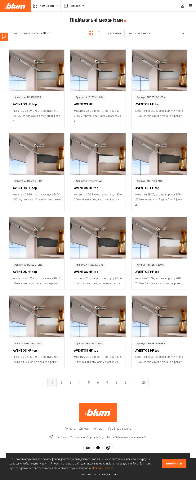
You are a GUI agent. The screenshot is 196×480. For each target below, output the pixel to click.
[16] (98, 33)
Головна (70, 428)
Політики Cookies (102, 468)
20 (144, 382)
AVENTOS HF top (25, 104)
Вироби (75, 5)
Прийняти (174, 463)
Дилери (84, 428)
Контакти (98, 428)
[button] (155, 33)
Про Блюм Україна (119, 428)
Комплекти (47, 5)
